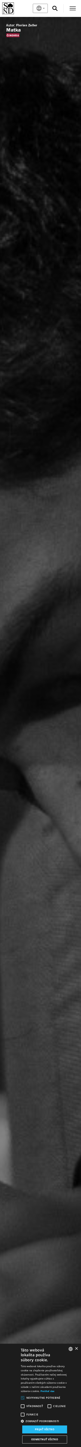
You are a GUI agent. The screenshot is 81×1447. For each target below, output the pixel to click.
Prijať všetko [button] (44, 1429)
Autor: (10, 25)
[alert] (40, 1395)
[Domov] (15, 8)
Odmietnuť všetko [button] (44, 1439)
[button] (45, 1421)
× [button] (76, 1348)
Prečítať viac (47, 1391)
